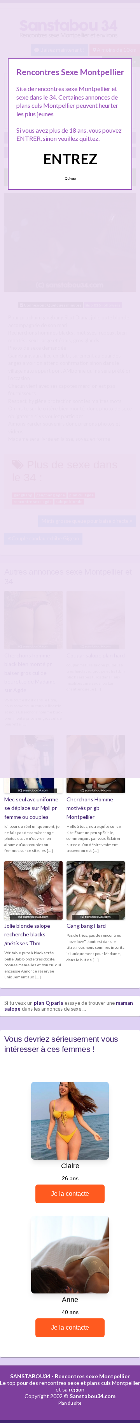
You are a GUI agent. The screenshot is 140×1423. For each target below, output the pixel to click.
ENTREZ (70, 158)
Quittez (70, 179)
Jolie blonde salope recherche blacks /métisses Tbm (27, 934)
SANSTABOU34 (30, 1376)
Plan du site (70, 1402)
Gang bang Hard (86, 925)
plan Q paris (48, 1003)
